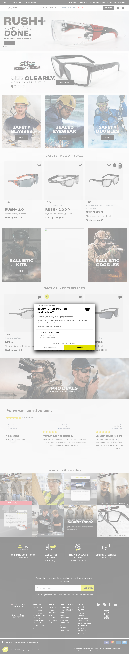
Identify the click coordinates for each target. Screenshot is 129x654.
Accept (80, 348)
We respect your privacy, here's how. (49, 326)
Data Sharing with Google (47, 337)
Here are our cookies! (46, 335)
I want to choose (49, 348)
